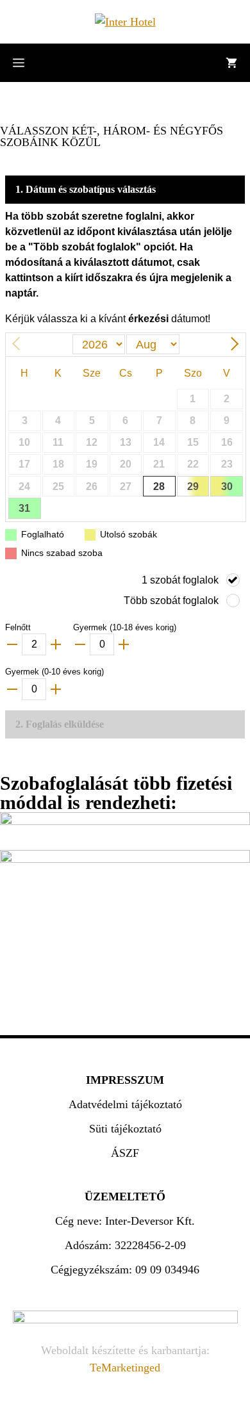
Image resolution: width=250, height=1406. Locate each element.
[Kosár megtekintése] (231, 63)
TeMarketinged (125, 1367)
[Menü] (18, 63)
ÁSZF (125, 1153)
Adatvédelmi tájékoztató (125, 1104)
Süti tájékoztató (125, 1128)
